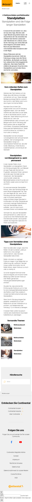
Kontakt (16, 456)
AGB (16, 478)
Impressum (16, 459)
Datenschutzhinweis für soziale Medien (16, 470)
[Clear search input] (1, 500)
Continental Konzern (14, 408)
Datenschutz (16, 467)
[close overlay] (1, 492)
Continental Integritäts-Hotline (16, 452)
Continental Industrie (14, 411)
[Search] (1, 495)
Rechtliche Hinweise (16, 463)
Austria (18, 3)
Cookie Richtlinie (16, 474)
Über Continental (14, 414)
